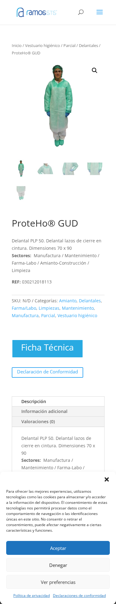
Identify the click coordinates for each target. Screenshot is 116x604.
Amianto (67, 301)
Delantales (88, 45)
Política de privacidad (31, 595)
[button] (107, 479)
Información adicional (44, 411)
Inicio (17, 45)
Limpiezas (49, 308)
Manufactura (25, 315)
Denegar (58, 565)
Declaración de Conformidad (47, 371)
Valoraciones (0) (38, 421)
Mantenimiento (78, 308)
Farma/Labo (24, 308)
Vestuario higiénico (42, 45)
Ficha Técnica (47, 347)
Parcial (69, 45)
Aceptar (58, 548)
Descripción (33, 401)
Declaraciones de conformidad (79, 595)
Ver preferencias (58, 582)
